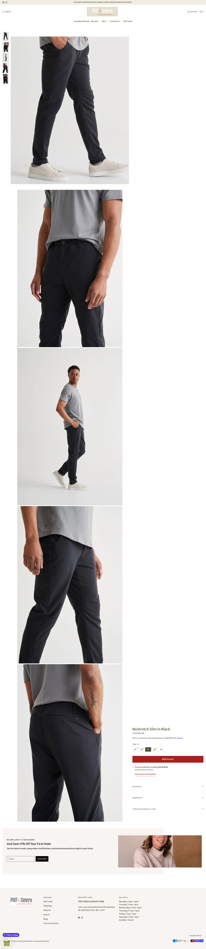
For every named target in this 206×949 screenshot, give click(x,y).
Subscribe (42, 859)
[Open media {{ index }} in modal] (70, 110)
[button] (6, 942)
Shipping (47, 906)
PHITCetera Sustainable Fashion (21, 941)
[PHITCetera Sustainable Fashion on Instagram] (6, 2)
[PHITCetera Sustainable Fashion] (102, 11)
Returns (47, 910)
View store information (145, 774)
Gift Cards (48, 901)
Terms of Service (51, 923)
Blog (45, 919)
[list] (70, 427)
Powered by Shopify (41, 941)
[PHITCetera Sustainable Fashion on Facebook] (3, 2)
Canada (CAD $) (195, 936)
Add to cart (168, 759)
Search (46, 914)
